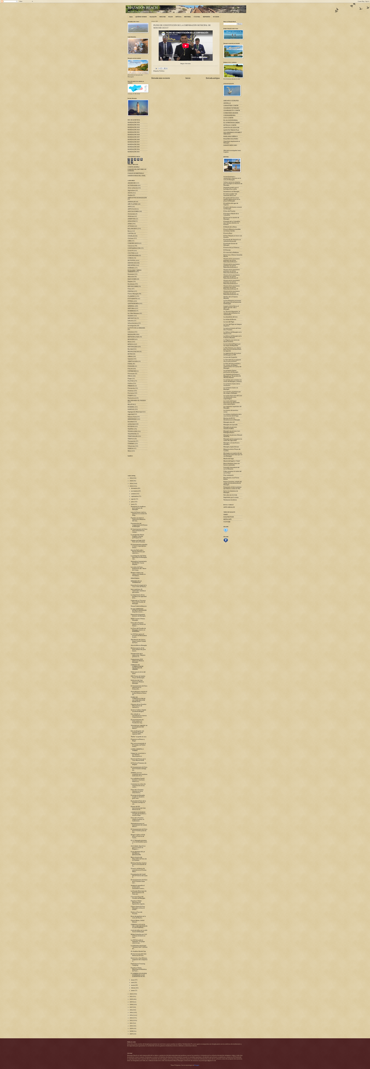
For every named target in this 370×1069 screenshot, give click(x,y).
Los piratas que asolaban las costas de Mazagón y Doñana (232, 380)
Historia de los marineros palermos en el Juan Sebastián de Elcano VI (231, 287)
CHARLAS (131, 236)
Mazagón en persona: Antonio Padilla (230, 427)
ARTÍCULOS (132, 209)
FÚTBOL (130, 301)
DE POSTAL (131, 260)
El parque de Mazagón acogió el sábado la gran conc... (138, 797)
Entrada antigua (213, 78)
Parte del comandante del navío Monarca (231, 468)
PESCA (130, 376)
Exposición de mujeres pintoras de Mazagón (138, 615)
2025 (131, 481)
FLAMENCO (132, 296)
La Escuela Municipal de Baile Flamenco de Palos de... (138, 892)
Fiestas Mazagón (133, 293)
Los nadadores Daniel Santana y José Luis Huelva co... (138, 780)
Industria (131, 320)
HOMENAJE (132, 311)
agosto (133, 499)
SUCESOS (216, 17)
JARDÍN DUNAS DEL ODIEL (137, 175)
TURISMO (131, 443)
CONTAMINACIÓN (134, 248)
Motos (130, 341)
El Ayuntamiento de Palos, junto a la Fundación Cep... (137, 721)
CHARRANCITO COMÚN (231, 110)
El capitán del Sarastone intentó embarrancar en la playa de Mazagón (231, 199)
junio (133, 504)
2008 (131, 1031)
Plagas (130, 378)
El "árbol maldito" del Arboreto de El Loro (230, 194)
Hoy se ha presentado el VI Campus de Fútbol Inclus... (138, 745)
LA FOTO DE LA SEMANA (136, 328)
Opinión (130, 359)
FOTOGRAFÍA (132, 298)
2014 (131, 1015)
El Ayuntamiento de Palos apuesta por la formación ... (139, 687)
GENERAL (131, 306)
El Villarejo (227, 250)
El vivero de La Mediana (231, 252)
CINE (129, 241)
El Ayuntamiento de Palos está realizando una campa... (139, 530)
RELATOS (131, 404)
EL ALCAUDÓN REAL (230, 120)
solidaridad (131, 424)
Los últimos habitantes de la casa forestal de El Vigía (232, 415)
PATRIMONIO (132, 371)
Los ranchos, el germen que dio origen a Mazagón (232, 392)
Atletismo (131, 216)
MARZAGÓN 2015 (134, 147)
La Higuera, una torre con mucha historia (231, 340)
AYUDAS (131, 226)
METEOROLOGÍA (133, 337)
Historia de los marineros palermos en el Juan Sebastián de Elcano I (231, 260)
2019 (131, 1002)
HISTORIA (187, 17)
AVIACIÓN (131, 221)
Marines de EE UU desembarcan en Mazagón (231, 419)
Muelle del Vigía (228, 458)
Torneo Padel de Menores (139, 606)
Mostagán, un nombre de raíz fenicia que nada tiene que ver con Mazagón (232, 454)
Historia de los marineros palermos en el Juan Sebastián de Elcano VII (231, 293)
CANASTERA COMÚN (230, 105)
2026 (131, 478)
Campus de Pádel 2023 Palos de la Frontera (138, 541)
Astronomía (131, 214)
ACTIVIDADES (132, 185)
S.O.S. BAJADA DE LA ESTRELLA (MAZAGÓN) (138, 853)
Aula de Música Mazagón (139, 645)
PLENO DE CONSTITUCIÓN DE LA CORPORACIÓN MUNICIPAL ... (138, 699)
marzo (133, 985)
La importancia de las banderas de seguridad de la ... (138, 596)
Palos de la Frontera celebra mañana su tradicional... (137, 819)
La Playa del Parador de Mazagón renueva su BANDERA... (138, 630)
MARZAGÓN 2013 (133, 151)
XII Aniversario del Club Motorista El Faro (138, 954)
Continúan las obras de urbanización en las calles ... (138, 785)
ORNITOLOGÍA (133, 361)
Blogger (196, 1065)
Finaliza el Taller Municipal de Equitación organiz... (138, 902)
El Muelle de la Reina (230, 227)
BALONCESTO (132, 228)
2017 (131, 1007)
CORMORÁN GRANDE (230, 113)
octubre (133, 493)
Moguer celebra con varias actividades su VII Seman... (138, 574)
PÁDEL (130, 364)
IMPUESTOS (132, 318)
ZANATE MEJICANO (230, 145)
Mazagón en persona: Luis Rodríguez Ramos (231, 431)
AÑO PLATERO (133, 204)
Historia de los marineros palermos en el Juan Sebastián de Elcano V (231, 282)
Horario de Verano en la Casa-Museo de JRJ (138, 759)
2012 (131, 1020)
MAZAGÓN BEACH (143, 7)
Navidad (130, 349)
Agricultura (131, 190)
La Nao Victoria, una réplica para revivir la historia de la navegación (232, 349)
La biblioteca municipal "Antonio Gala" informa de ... (139, 947)
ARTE (130, 206)
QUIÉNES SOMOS (141, 17)
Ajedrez (130, 195)
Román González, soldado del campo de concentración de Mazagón (232, 483)
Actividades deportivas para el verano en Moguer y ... (138, 847)
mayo (133, 980)
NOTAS (130, 354)
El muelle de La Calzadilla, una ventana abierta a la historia (231, 223)
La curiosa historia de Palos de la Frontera (232, 329)
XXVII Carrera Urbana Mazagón (138, 619)
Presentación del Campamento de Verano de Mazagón (139, 525)
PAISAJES (131, 366)
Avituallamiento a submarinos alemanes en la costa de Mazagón (232, 178)
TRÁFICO (131, 438)
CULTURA (197, 17)
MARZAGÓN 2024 (134, 125)
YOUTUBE (226, 522)
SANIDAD (131, 409)
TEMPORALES (132, 436)
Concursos (131, 246)
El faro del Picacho (229, 211)
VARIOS (130, 448)
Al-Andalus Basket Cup (138, 951)
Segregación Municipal (135, 412)
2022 (131, 994)
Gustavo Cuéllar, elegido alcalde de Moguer (138, 710)
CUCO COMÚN (228, 117)
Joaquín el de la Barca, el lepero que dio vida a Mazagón (231, 307)
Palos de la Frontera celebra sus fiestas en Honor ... (138, 624)
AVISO (130, 223)
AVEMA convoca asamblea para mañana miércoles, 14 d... (139, 774)
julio (132, 501)
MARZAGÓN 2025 (134, 122)
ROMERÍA (131, 407)
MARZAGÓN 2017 (134, 142)
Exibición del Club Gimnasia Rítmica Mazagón (137, 682)
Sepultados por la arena (231, 497)
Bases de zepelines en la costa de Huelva (138, 917)
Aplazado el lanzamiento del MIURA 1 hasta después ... (139, 563)
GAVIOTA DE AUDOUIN (231, 127)
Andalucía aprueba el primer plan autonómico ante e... (138, 887)
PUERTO (130, 395)
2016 (131, 1010)
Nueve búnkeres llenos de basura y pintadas (231, 464)
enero (133, 990)
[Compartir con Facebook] (165, 68)
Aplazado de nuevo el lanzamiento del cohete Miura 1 (139, 825)
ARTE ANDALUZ (229, 507)
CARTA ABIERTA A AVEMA (137, 749)
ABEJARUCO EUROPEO (231, 100)
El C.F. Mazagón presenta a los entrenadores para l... (139, 842)
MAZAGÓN (153, 17)
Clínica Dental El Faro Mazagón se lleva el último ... (138, 908)
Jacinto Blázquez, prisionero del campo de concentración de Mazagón (232, 302)
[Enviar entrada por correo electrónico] (156, 68)
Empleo (130, 281)
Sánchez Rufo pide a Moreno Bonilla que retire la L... (138, 551)
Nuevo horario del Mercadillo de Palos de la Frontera (139, 859)
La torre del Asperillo (230, 357)
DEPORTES (206, 17)
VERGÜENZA (135, 578)
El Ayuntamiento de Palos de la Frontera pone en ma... (139, 830)
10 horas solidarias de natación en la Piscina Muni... (138, 870)
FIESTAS (131, 291)
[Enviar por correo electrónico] (159, 68)
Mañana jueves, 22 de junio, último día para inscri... (138, 649)
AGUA (130, 193)
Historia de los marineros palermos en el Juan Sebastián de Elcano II (231, 266)
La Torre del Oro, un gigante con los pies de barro (232, 360)
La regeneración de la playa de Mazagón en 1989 (232, 354)
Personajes (131, 373)
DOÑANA (178, 17)
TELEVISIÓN (132, 434)
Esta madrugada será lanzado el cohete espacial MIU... (137, 732)
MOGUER (162, 17)
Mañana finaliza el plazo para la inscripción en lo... (139, 864)
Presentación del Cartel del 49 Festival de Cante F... (139, 876)
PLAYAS (130, 381)
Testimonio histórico (230, 500)
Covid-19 (130, 250)
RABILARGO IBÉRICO (230, 136)
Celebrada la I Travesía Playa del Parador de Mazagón (138, 602)
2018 (131, 1004)
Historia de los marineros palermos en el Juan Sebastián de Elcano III (231, 271)
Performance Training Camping (138, 964)
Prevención (131, 388)
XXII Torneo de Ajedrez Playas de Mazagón (138, 676)
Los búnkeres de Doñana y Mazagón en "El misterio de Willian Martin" (232, 376)
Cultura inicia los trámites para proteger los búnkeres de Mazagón (232, 183)
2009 (131, 1028)
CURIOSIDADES (133, 255)
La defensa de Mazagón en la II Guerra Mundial (232, 336)
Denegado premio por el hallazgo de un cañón (231, 188)
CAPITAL (131, 233)
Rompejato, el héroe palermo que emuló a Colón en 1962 (232, 487)
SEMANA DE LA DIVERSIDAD (136, 581)
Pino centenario (228, 475)
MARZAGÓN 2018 (134, 139)
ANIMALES (131, 201)
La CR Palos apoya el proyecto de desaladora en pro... (139, 635)
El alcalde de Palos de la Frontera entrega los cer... (138, 802)
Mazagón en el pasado (230, 424)
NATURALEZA (132, 346)
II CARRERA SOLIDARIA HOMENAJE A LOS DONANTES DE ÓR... (139, 975)
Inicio (131, 17)
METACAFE (227, 519)
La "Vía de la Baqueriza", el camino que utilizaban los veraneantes (231, 313)
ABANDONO (132, 183)
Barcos (130, 231)
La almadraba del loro (230, 317)
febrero (133, 988)
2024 (131, 483)
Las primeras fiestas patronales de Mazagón (230, 371)
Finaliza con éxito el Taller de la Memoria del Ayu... (138, 519)
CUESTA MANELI (133, 167)
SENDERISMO (132, 419)
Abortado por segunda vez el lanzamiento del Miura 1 (139, 727)
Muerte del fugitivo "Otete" (231, 461)
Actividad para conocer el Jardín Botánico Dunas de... (139, 693)
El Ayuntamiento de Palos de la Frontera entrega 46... (139, 768)
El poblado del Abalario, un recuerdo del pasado (232, 240)
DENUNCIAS (132, 263)
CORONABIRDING (229, 115)
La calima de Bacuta (229, 319)
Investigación (132, 325)
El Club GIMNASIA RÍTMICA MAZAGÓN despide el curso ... (138, 610)
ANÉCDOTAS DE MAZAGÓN (137, 197)
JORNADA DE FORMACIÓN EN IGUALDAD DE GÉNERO (137, 667)
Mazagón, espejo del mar (231, 446)
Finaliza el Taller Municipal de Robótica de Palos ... (139, 969)
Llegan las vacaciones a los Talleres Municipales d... (138, 755)
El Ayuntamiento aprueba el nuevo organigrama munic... (139, 546)
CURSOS (130, 258)
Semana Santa (132, 416)
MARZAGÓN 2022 (134, 129)
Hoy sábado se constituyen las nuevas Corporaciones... (139, 715)
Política (161, 71)
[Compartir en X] (163, 68)
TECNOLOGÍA (132, 431)
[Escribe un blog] (161, 68)
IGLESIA (130, 315)
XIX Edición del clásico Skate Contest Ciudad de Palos (138, 641)
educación (131, 276)
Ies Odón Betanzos (133, 313)
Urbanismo (131, 446)
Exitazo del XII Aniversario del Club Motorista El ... (138, 808)
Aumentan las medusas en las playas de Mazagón (138, 508)
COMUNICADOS (133, 243)
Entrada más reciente (160, 78)
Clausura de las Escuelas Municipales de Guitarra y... (138, 706)
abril (133, 982)
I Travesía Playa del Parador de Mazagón (138, 897)
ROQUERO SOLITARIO (230, 139)
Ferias (130, 289)
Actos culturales (133, 188)
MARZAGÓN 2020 (134, 134)
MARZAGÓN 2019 (134, 137)
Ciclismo (130, 238)
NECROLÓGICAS (133, 351)
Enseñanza (131, 284)
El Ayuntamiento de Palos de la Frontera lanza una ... (139, 881)
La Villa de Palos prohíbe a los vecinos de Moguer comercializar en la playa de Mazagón (232, 366)
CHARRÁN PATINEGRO (231, 108)
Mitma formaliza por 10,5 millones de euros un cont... (139, 936)
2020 (131, 999)
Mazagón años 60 (229, 422)
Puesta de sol (132, 398)
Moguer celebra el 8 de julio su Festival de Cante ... (138, 836)
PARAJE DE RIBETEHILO (136, 173)
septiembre (135, 496)
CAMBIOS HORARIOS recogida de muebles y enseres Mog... (138, 814)
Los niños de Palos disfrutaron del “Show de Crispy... (138, 568)
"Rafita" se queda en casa (138, 736)
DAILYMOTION (228, 517)
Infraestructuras (133, 323)
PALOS (170, 17)
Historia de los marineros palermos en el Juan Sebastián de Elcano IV (231, 276)
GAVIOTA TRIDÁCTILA (231, 130)
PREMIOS (131, 386)
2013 (131, 1018)
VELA (129, 451)
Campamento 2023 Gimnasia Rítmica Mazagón (137, 661)
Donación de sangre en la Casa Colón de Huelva (139, 585)
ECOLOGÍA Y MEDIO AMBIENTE (134, 271)
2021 (131, 996)
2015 (131, 1012)
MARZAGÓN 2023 (134, 127)
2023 (131, 486)
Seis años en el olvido (230, 495)
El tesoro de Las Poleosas (231, 247)
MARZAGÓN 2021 (134, 132)
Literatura (131, 332)
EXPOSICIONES (133, 286)
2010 (131, 1026)
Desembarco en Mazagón (231, 191)
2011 (131, 1023)
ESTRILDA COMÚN (229, 125)
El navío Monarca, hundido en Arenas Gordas (232, 230)
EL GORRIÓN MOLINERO (231, 122)
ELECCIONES (132, 279)
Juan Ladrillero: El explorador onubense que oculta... (138, 591)
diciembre (134, 488)
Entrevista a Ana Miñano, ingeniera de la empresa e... (139, 959)
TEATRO (130, 429)
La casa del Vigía (228, 322)
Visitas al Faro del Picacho (136, 912)
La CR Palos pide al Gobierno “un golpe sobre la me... (138, 941)
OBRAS (130, 356)
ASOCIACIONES (133, 211)
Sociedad (130, 421)
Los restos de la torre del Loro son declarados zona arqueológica (232, 397)
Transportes (132, 441)
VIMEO (225, 514)
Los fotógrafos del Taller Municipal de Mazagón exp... (139, 557)
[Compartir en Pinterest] (167, 68)
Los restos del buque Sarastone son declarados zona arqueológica (231, 402)
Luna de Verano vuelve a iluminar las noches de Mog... (139, 513)
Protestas (131, 390)
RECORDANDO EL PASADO (137, 400)
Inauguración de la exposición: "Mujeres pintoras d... (138, 655)
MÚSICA (131, 344)
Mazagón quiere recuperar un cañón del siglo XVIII (232, 439)
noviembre (134, 491)
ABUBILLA (227, 103)
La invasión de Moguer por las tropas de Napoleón (231, 344)
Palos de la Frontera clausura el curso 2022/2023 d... (137, 791)
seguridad (131, 414)
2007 (131, 1034)
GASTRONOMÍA (133, 303)
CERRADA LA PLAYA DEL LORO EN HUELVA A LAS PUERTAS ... (139, 926)
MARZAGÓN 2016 (134, 144)
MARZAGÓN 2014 (134, 149)
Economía (131, 274)
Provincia (131, 393)
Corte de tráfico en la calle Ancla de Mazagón (139, 931)
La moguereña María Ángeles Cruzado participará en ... (137, 536)
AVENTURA (132, 219)
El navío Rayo (227, 233)
